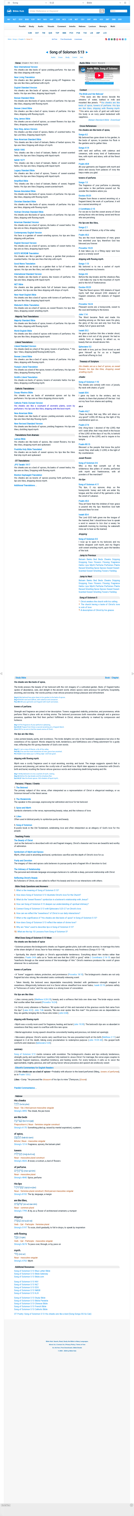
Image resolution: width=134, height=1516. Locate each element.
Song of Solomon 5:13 (25, 1054)
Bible (9, 39)
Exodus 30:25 (85, 195)
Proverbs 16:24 (86, 304)
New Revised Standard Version (28, 423)
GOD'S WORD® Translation (26, 253)
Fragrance (115, 562)
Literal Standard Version (25, 346)
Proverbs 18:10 (75, 974)
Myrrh (92, 565)
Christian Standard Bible (25, 201)
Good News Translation (24, 263)
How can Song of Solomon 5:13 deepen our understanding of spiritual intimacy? (52, 904)
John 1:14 (83, 314)
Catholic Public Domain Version (28, 403)
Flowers (97, 562)
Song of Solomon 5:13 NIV (26, 1281)
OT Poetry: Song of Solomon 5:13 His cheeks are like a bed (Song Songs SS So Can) (52, 1314)
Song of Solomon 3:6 (88, 463)
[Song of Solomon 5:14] (130, 679)
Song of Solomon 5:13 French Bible (30, 1306)
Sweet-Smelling (94, 571)
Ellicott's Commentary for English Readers (34, 1067)
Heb (81, 57)
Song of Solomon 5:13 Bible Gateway (31, 1274)
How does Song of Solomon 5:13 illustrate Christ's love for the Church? (48, 895)
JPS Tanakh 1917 (22, 464)
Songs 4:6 (83, 274)
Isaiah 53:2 (84, 330)
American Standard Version (26, 222)
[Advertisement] (69, 657)
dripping (96, 108)
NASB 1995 (19, 150)
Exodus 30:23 (85, 287)
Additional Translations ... (25, 485)
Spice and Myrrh (23, 808)
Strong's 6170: (21, 1127)
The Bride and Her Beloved (91, 94)
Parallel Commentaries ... (25, 1088)
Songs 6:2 (83, 134)
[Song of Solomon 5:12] (3, 679)
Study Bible (21, 677)
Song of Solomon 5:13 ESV (26, 1287)
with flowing (107, 108)
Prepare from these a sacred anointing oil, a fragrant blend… (39, 727)
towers (96, 105)
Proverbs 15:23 (86, 248)
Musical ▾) (101, 63)
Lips (87, 565)
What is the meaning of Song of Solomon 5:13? (37, 890)
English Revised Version (25, 243)
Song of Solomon (24, 825)
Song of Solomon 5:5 (88, 539)
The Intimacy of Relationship (27, 869)
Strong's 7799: (21, 1211)
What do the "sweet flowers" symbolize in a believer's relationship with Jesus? (52, 899)
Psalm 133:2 (24, 1074)
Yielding (113, 571)
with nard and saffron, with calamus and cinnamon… (36, 700)
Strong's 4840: (21, 1177)
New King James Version (25, 129)
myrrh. (117, 108)
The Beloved (22, 787)
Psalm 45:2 (84, 235)
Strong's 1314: (21, 1144)
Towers (105, 571)
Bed (95, 559)
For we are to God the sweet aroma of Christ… (34, 729)
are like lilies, (85, 108)
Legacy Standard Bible (24, 170)
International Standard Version (28, 274)
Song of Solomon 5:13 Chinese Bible (31, 1303)
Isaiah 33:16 (99, 985)
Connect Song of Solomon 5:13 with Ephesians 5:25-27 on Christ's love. (48, 908)
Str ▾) (36, 63)
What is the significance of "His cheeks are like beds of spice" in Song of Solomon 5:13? (56, 918)
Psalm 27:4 (84, 425)
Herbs (81, 565)
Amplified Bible (21, 181)
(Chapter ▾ (25, 63)
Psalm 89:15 (84, 444)
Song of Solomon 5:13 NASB (27, 1290)
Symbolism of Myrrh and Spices (28, 852)
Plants (117, 565)
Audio (53, 57)
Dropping (83, 562)
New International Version (26, 67)
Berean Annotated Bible (25, 191)
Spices (103, 568)
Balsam (82, 559)
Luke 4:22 (28, 1010)
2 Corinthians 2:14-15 (100, 957)
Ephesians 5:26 (43, 1043)
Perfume (100, 565)
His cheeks (106, 102)
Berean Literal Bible (23, 108)
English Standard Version (25, 87)
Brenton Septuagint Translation (28, 475)
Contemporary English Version (28, 232)
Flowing (106, 562)
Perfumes (108, 565)
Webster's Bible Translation (26, 305)
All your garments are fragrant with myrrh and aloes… (36, 702)
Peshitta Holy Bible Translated (28, 449)
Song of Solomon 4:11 (89, 484)
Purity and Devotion (23, 860)
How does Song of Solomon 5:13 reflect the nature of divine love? (46, 922)
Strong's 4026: (21, 1161)
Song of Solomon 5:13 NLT (26, 1284)
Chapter (115, 677)
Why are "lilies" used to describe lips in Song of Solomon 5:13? (45, 927)
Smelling (90, 568)
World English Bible (23, 331)
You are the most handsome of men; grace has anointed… (38, 751)
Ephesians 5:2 (85, 346)
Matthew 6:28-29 (43, 999)
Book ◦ (108, 677)
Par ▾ (32, 63)
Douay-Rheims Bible (23, 392)
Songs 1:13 (84, 263)
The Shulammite (23, 799)
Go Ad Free (6, 1505)
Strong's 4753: (21, 1261)
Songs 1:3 (83, 182)
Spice (96, 568)
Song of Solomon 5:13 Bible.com (29, 1276)
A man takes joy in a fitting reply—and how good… (35, 754)
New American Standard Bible (27, 139)
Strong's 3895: (21, 1111)
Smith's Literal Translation (25, 377)
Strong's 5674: (21, 1244)
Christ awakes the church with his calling (99, 601)
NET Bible (18, 284)
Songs (15, 39)
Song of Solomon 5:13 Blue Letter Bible (32, 1271)
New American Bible (23, 413)
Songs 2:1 (83, 227)
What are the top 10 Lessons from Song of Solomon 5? (42, 931)
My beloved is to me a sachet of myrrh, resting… (34, 774)
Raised (82, 568)
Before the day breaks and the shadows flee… (33, 776)
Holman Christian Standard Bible (28, 212)
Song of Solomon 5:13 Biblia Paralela (31, 1300)
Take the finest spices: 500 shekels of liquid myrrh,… (36, 778)
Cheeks (107, 559)
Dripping (116, 559)
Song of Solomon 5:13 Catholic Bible (31, 1309)
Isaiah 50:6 (84, 392)
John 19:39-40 (95, 1040)
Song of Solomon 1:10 (89, 382)
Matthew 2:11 (108, 1037)
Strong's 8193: (21, 1194)
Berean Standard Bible (24, 98)
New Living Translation (24, 77)
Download (115, 120)
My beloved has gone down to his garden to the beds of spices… (40, 697)
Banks (89, 559)
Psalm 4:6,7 (84, 411)
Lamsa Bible (20, 439)
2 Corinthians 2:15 (87, 209)
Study (67, 57)
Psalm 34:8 (30, 957)
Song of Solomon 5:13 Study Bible (29, 1298)
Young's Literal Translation (26, 367)
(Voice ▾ (94, 63)
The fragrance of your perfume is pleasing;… (33, 725)
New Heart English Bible (25, 295)
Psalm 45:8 (84, 164)
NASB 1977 (19, 160)
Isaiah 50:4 (84, 514)
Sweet (110, 568)
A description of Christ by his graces (97, 610)
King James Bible (22, 118)
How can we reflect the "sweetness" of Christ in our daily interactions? (48, 913)
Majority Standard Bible (24, 320)
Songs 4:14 (84, 148)
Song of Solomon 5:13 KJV (26, 1293)
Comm (75, 57)
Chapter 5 (21, 39)
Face (90, 562)
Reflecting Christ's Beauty (26, 878)
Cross (60, 57)
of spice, (88, 105)
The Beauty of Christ (23, 840)
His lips (116, 105)
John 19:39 (79, 1024)
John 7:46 (39, 1010)
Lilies (18, 816)
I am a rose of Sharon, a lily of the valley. (31, 749)
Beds (100, 559)
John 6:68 (63, 1013)
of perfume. (106, 105)
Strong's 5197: (21, 1227)
